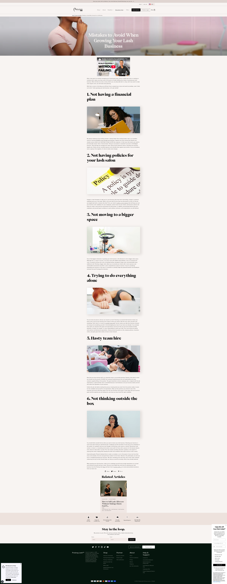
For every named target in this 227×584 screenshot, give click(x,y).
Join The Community (134, 566)
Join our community (135, 547)
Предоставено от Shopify (150, 581)
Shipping (132, 563)
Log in (145, 4)
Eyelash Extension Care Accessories (108, 568)
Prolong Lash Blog (78, 15)
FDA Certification (120, 559)
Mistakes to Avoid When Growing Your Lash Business (92, 15)
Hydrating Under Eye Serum (107, 562)
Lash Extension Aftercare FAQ (148, 566)
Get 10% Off (219, 565)
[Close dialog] (226, 525)
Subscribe (132, 539)
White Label (106, 565)
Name (93, 537)
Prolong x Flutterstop (107, 559)
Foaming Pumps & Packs (108, 557)
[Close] (20, 563)
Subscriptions (136, 10)
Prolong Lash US (141, 581)
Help (140, 4)
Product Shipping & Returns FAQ (149, 572)
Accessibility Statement (148, 559)
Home (73, 15)
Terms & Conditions (134, 557)
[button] (98, 9)
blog (104, 467)
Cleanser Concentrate (108, 555)
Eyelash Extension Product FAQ (147, 562)
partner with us (118, 467)
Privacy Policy (215, 581)
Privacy (131, 559)
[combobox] (151, 4)
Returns (131, 561)
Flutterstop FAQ (146, 569)
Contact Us (145, 557)
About (131, 555)
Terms (219, 581)
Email (111, 537)
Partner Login (145, 10)
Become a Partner (120, 555)
